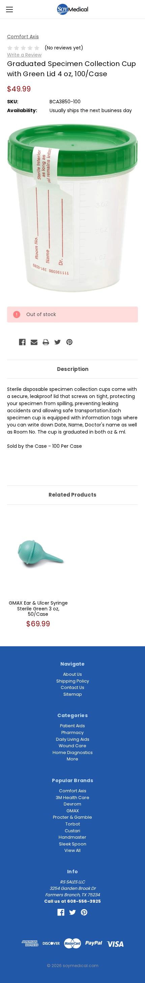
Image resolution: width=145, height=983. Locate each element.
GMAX (72, 811)
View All (72, 850)
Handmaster (72, 837)
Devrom (72, 804)
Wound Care (72, 746)
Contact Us (72, 687)
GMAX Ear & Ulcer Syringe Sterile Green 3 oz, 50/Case (38, 609)
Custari (72, 831)
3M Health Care (72, 797)
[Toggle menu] (9, 9)
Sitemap (72, 694)
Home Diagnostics (73, 752)
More (72, 759)
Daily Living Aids (72, 739)
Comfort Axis (72, 791)
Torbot (72, 824)
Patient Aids (72, 726)
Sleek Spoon (72, 844)
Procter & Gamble (72, 817)
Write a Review (24, 54)
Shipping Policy (72, 681)
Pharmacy (72, 732)
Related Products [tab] (72, 494)
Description (72, 369)
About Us (72, 674)
